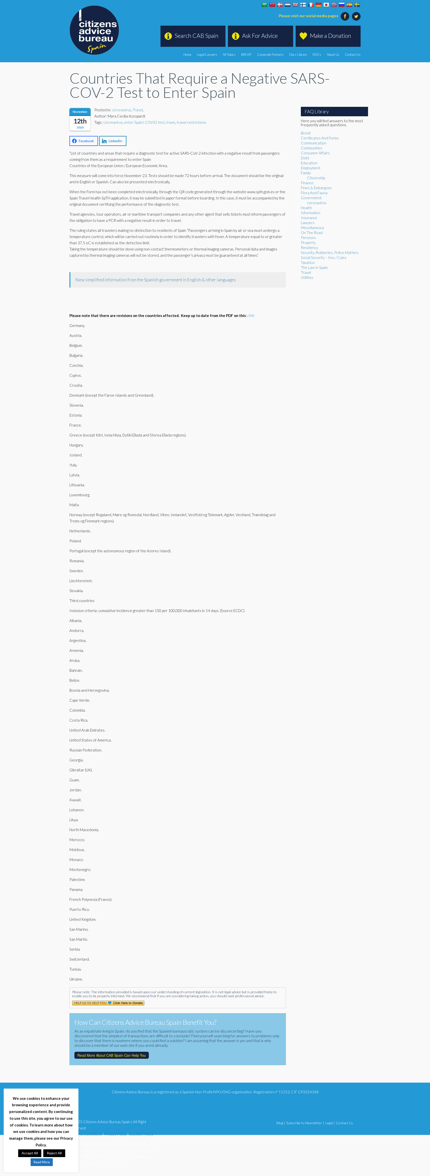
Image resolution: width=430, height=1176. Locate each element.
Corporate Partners (270, 55)
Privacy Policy (115, 1134)
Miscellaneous (312, 227)
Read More (42, 1162)
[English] (295, 4)
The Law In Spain (314, 267)
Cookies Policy (141, 1134)
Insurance (309, 217)
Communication (313, 143)
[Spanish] (349, 4)
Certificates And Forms (320, 138)
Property (308, 242)
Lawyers (308, 222)
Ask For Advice (260, 35)
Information (310, 212)
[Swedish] (357, 4)
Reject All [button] (54, 1153)
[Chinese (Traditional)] (272, 4)
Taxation (308, 262)
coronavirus (121, 110)
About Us (333, 55)
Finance (307, 183)
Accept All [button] (30, 1153)
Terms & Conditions (85, 1134)
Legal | (330, 1123)
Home (187, 55)
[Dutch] (288, 4)
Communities (311, 148)
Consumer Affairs (315, 153)
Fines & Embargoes (316, 188)
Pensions (308, 237)
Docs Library (298, 55)
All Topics (229, 55)
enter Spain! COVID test (144, 122)
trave (170, 122)
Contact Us (353, 55)
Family (306, 173)
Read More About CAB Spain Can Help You (111, 1055)
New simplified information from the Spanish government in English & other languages (155, 279)
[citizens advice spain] (94, 30)
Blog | (280, 1123)
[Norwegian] (334, 4)
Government (311, 197)
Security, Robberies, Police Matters (330, 252)
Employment (311, 168)
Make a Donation (330, 35)
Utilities (307, 277)
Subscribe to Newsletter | (305, 1123)
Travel (138, 110)
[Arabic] (265, 4)
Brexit (306, 133)
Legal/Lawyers (207, 55)
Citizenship (316, 178)
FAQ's (317, 55)
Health (306, 207)
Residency (309, 247)
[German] (319, 4)
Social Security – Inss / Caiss (323, 257)
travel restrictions (191, 122)
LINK (251, 315)
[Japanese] (326, 4)
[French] (311, 4)
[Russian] (342, 4)
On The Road (312, 232)
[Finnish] (303, 4)
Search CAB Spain (196, 35)
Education (309, 163)
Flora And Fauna (314, 192)
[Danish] (280, 4)
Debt (305, 158)
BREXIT (246, 55)
